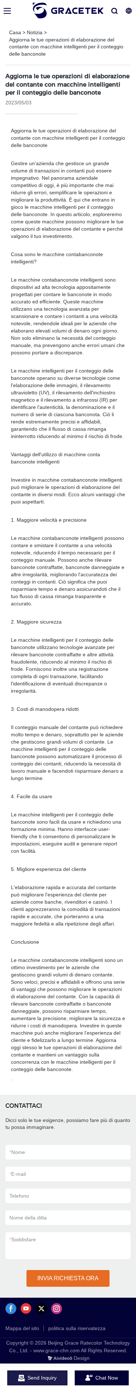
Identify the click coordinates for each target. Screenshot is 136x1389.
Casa (15, 32)
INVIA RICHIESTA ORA (68, 1278)
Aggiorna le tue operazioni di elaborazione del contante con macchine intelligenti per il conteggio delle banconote (66, 47)
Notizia (34, 32)
